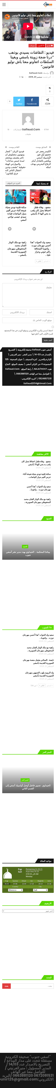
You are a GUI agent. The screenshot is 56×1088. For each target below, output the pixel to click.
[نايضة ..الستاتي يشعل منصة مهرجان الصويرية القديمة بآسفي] (8, 663)
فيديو (49, 45)
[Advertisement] (28, 417)
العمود (25, 546)
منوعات (32, 45)
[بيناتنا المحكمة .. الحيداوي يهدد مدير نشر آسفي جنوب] (28, 542)
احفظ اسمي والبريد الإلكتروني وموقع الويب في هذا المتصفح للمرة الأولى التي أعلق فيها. (28, 332)
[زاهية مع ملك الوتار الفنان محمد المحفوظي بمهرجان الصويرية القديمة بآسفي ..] (15, 231)
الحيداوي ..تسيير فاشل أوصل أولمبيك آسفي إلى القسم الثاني (28, 787)
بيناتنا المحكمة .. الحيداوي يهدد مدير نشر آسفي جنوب (28, 554)
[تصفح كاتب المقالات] (28, 119)
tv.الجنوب (40, 45)
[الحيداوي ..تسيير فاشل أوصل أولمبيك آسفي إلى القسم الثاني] (28, 775)
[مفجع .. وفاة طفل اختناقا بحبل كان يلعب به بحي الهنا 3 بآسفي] (40, 196)
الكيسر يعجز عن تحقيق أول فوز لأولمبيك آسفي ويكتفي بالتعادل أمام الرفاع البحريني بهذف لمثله (41, 159)
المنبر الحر (25, 780)
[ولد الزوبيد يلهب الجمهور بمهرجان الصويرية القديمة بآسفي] (8, 676)
